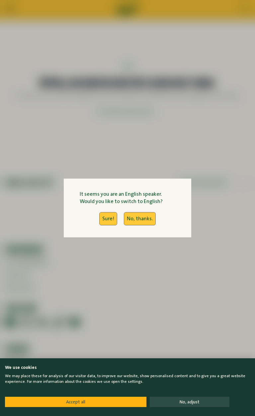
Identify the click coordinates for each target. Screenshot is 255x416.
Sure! (108, 218)
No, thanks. (140, 218)
